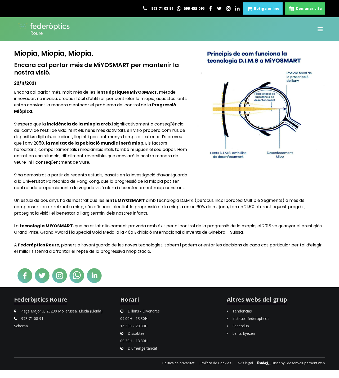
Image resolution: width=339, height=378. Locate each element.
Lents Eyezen (243, 333)
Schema (21, 325)
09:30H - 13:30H (134, 340)
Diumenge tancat (142, 348)
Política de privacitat (178, 362)
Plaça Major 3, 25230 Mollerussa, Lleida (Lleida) (60, 311)
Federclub (240, 325)
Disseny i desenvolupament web (298, 362)
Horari (129, 299)
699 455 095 (193, 8)
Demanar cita (308, 8)
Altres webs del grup (257, 299)
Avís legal (245, 362)
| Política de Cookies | (216, 362)
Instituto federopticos (250, 318)
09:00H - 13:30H (134, 318)
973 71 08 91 (161, 8)
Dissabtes (136, 333)
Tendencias (241, 311)
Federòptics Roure (40, 299)
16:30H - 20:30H (134, 325)
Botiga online (266, 8)
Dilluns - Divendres (143, 311)
